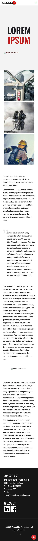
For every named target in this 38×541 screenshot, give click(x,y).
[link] (11, 53)
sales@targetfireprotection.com (17, 495)
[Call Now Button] (33, 537)
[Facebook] (18, 534)
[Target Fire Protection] (9, 2)
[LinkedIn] (20, 534)
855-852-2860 (14, 489)
